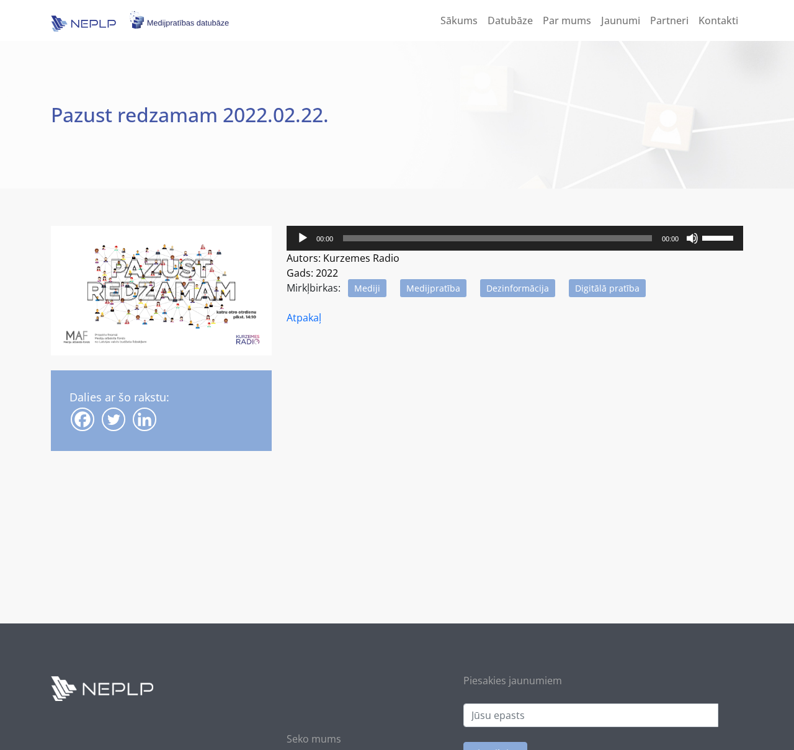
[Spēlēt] (303, 238)
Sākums (459, 20)
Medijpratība (433, 288)
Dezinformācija (517, 288)
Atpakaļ (304, 317)
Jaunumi (620, 20)
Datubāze (510, 20)
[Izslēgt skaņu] (692, 238)
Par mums (567, 20)
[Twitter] (113, 419)
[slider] (719, 237)
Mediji (367, 288)
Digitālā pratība (607, 288)
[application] (515, 238)
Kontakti (718, 20)
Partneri (669, 20)
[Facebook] (82, 419)
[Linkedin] (144, 419)
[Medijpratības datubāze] (90, 19)
